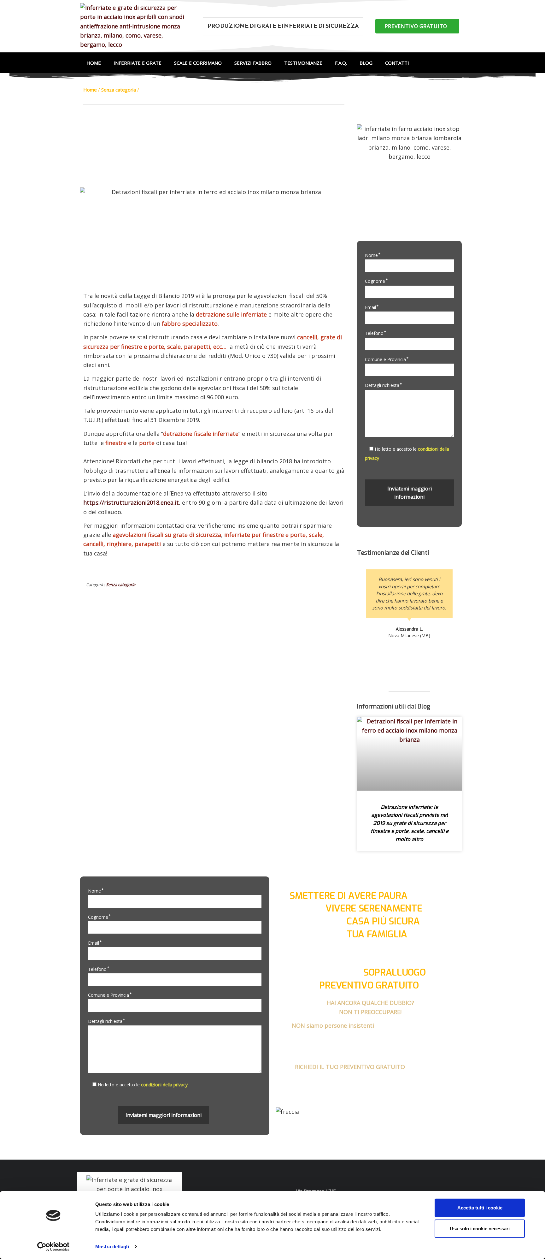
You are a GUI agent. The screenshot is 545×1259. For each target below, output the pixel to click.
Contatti (397, 63)
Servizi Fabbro (253, 63)
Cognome (376, 281)
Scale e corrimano (198, 63)
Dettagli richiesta (383, 385)
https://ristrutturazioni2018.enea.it (131, 502)
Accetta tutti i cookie (479, 1207)
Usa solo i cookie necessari (480, 1228)
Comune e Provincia (386, 359)
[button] (417, 26)
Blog (366, 63)
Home (93, 63)
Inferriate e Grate (137, 63)
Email (371, 307)
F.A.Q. (341, 63)
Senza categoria (120, 584)
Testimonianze (303, 63)
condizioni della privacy (164, 1085)
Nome (372, 255)
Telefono (375, 333)
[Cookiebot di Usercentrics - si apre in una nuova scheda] (53, 1246)
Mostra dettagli (112, 1246)
